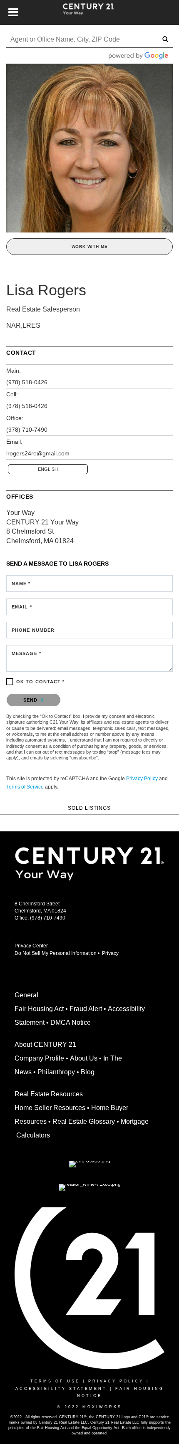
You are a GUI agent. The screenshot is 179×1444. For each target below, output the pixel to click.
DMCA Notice (70, 1022)
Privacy (111, 953)
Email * (22, 606)
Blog (87, 1072)
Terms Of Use (55, 1381)
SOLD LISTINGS (89, 808)
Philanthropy (56, 1072)
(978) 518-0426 (26, 382)
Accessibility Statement (61, 1389)
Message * (26, 653)
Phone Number (33, 630)
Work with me (90, 246)
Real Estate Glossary (83, 1121)
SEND (31, 699)
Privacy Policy (142, 778)
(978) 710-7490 (26, 429)
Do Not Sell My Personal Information (56, 953)
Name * (21, 583)
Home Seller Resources (50, 1107)
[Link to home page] (90, 12)
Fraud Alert (86, 1008)
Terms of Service (25, 787)
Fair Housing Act (39, 1008)
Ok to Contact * (40, 681)
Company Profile (39, 1058)
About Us (83, 1058)
